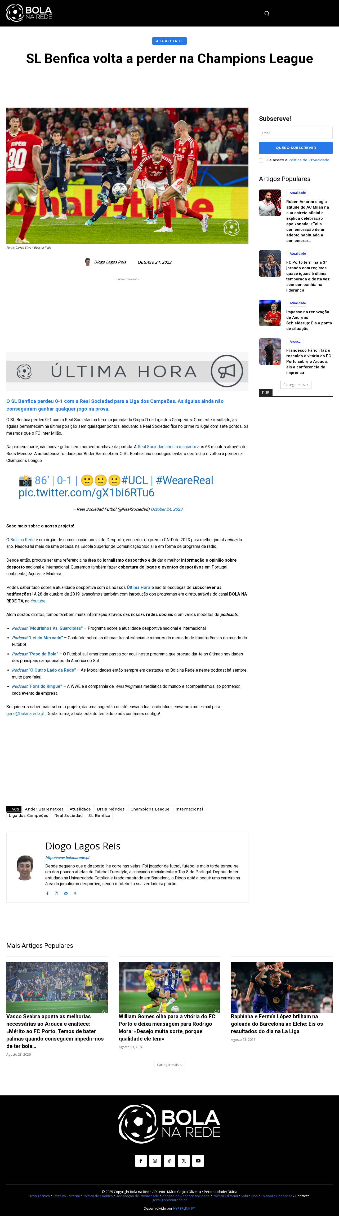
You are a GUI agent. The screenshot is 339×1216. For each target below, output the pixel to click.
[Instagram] (57, 893)
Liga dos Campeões (28, 815)
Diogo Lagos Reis (110, 261)
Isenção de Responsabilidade (186, 1195)
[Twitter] (75, 893)
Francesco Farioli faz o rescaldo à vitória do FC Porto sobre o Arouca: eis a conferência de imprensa (308, 361)
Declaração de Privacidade (137, 1195)
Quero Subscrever (296, 148)
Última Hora (138, 587)
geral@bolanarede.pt (25, 713)
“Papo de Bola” (35, 654)
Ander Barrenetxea (44, 809)
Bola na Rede (22, 539)
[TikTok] (169, 1161)
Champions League (150, 809)
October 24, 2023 (166, 509)
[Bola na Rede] (29, 13)
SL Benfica (99, 815)
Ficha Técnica (39, 1195)
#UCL (134, 480)
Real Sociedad (68, 815)
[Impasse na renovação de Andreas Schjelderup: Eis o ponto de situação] (270, 313)
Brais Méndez (111, 809)
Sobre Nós (249, 1195)
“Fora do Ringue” (37, 686)
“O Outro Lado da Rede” (44, 670)
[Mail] (66, 893)
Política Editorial (225, 1195)
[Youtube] (198, 1161)
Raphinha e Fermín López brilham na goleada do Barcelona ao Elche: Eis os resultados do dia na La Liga (277, 1023)
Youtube (38, 600)
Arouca (295, 341)
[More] (288, 82)
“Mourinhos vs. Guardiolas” (47, 628)
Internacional (189, 809)
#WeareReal (184, 480)
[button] (266, 13)
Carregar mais (294, 384)
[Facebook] (47, 893)
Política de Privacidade (308, 160)
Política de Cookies (98, 1195)
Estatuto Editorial (66, 1195)
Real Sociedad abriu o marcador (167, 446)
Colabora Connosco (276, 1195)
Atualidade (169, 41)
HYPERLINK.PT (184, 1208)
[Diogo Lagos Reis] (88, 262)
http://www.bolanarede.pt (67, 857)
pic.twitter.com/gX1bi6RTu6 (87, 492)
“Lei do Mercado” (37, 637)
